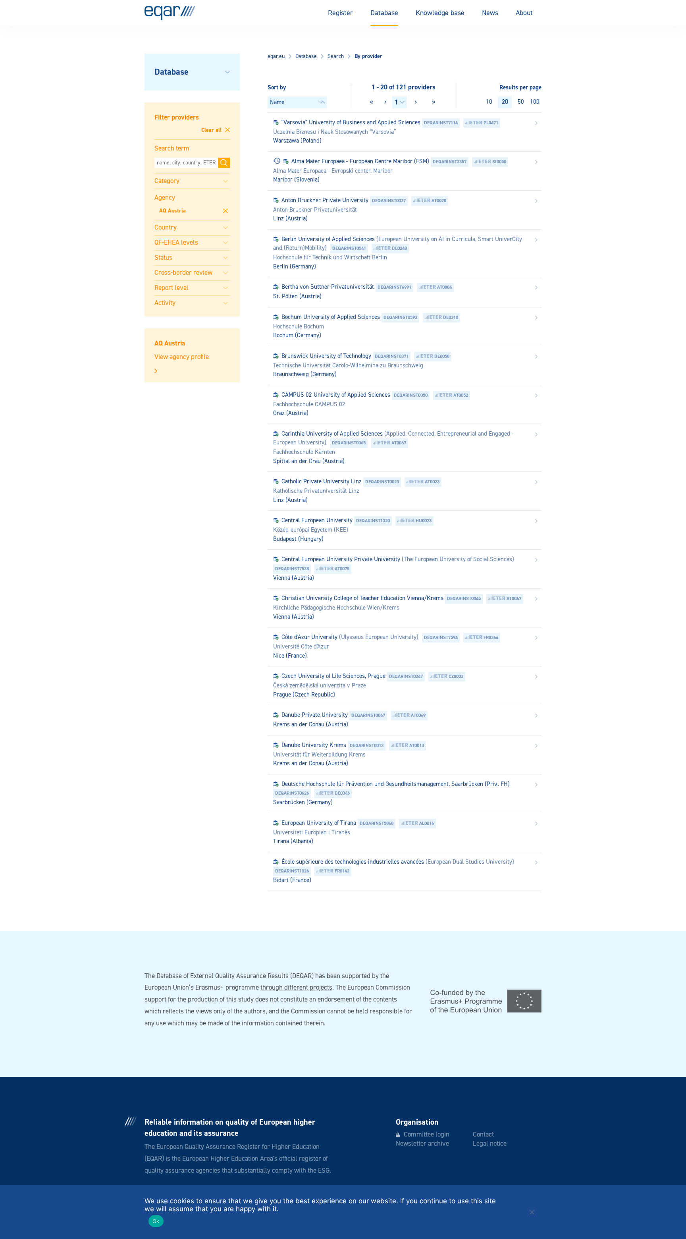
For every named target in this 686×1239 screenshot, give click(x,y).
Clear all (212, 130)
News (490, 13)
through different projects (296, 987)
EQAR (170, 13)
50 (521, 102)
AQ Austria (172, 210)
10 (489, 102)
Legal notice (490, 1144)
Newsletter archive (422, 1144)
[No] (532, 1212)
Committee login (426, 1134)
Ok (156, 1221)
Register (340, 13)
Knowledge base (440, 13)
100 (535, 102)
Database (384, 13)
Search (336, 56)
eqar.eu (276, 56)
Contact (483, 1134)
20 (505, 102)
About (524, 13)
